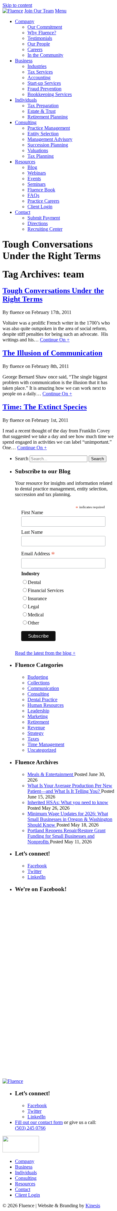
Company (24, 21)
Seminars (36, 184)
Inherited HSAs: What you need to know (67, 802)
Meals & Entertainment (50, 774)
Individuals (26, 100)
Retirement (38, 722)
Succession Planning (47, 144)
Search (21, 458)
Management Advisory (49, 139)
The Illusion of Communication (52, 353)
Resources (25, 161)
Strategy (35, 733)
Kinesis (92, 1205)
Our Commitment (44, 27)
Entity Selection (43, 133)
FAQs (33, 195)
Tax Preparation (43, 105)
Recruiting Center (44, 229)
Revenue (36, 727)
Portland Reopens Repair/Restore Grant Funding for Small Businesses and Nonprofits (66, 836)
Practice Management (48, 128)
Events (34, 178)
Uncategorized (41, 750)
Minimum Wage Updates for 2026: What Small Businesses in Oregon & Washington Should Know (69, 819)
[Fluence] (12, 10)
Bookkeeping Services (49, 94)
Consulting (26, 122)
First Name (32, 512)
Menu (60, 10)
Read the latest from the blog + (45, 653)
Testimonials (39, 38)
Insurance (37, 598)
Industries (36, 66)
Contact (22, 212)
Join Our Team (39, 10)
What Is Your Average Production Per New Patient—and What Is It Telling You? (69, 788)
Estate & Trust (41, 111)
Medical (36, 614)
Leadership (38, 710)
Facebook (37, 865)
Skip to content (17, 5)
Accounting (39, 77)
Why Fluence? (41, 32)
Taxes (33, 738)
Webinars (36, 173)
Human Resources (45, 705)
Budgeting (37, 677)
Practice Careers (43, 201)
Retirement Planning (47, 116)
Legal (33, 606)
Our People (38, 43)
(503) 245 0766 (30, 1128)
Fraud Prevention (44, 88)
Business (23, 60)
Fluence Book (41, 189)
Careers (34, 49)
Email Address (38, 553)
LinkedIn (36, 877)
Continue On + (55, 339)
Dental (34, 582)
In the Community (45, 55)
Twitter (34, 871)
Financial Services (46, 590)
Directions (37, 223)
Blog (32, 167)
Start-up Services (44, 83)
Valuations (37, 150)
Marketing (37, 716)
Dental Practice (42, 699)
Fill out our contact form (39, 1122)
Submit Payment (43, 217)
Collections (38, 682)
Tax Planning (40, 156)
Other (33, 622)
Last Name (32, 532)
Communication (43, 688)
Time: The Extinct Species (44, 407)
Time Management (45, 744)
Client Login (39, 206)
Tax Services (40, 72)
